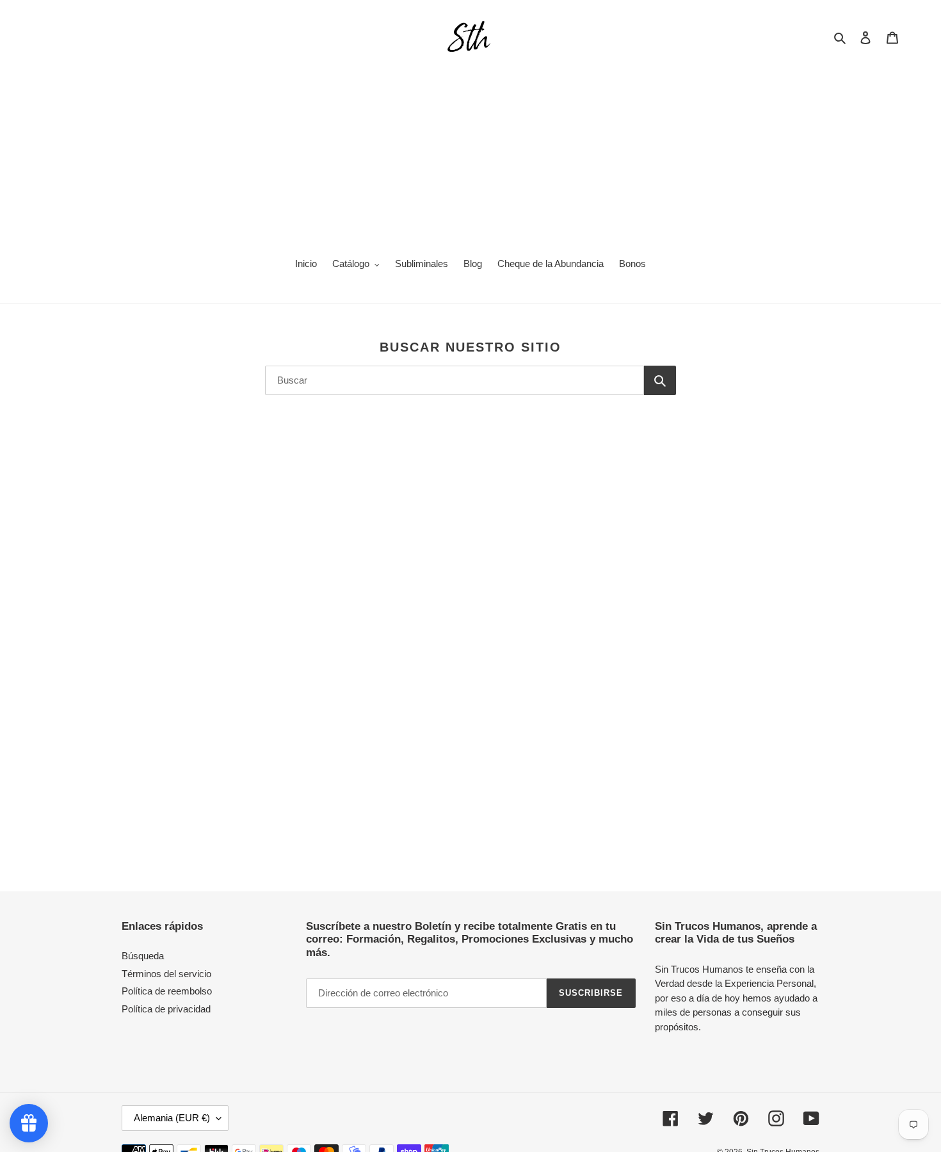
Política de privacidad (166, 1008)
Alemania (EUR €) (172, 1117)
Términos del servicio (166, 973)
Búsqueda (143, 955)
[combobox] (454, 380)
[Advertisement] (470, 151)
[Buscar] (660, 380)
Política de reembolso (167, 991)
